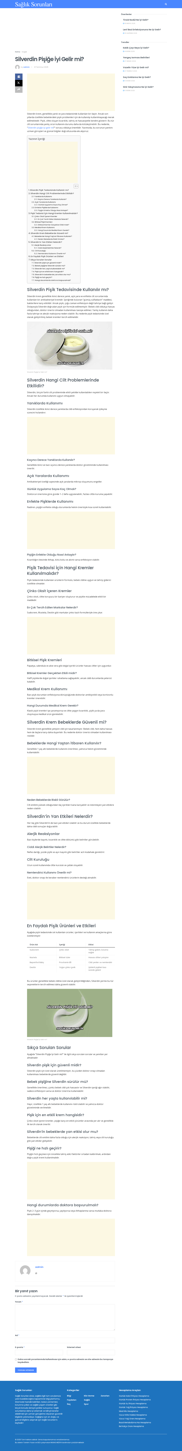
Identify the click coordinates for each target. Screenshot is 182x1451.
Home (17, 52)
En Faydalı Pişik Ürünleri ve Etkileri (47, 256)
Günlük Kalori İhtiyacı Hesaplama (134, 1396)
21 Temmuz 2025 (41, 67)
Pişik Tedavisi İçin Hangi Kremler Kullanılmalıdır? (54, 213)
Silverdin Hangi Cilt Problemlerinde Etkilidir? (52, 193)
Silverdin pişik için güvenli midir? (48, 262)
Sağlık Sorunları (33, 4)
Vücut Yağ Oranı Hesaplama (132, 1418)
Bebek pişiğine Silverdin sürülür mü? (50, 265)
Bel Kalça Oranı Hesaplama (131, 1426)
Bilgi (69, 1395)
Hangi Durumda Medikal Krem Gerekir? (53, 230)
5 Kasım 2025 (129, 90)
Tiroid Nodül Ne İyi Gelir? (135, 19)
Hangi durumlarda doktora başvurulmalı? (53, 280)
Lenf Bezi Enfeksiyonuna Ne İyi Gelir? (142, 29)
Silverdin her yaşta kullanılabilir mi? (50, 268)
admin (26, 67)
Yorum (19, 1301)
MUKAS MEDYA (56, 1442)
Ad (17, 1335)
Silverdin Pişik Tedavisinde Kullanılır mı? (49, 190)
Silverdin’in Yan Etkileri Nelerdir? (46, 242)
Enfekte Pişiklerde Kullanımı (46, 207)
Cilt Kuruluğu (40, 250)
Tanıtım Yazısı (29, 1442)
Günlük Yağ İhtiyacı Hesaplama (133, 1407)
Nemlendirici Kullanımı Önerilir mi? (52, 254)
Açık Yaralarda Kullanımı (45, 202)
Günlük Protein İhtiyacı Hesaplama (135, 1399)
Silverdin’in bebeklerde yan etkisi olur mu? (53, 274)
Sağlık (24, 52)
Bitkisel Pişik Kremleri (43, 222)
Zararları (105, 1395)
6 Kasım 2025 (129, 81)
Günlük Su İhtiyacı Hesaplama (132, 1403)
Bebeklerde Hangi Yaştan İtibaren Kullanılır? (53, 236)
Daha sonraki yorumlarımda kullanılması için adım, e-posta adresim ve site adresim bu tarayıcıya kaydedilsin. (65, 1361)
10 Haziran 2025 (130, 33)
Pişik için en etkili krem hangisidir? (49, 271)
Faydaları (71, 1400)
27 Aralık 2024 (130, 61)
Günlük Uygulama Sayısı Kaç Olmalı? (53, 205)
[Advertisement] (65, 32)
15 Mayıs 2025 (129, 23)
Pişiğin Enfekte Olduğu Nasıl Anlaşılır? (53, 210)
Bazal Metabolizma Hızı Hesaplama (135, 1422)
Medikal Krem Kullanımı (44, 227)
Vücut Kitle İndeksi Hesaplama (133, 1415)
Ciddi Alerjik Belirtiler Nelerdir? (49, 248)
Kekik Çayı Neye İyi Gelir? (136, 47)
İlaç (69, 1404)
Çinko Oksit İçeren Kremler (45, 216)
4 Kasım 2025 (129, 51)
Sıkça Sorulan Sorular (41, 259)
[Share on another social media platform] (19, 89)
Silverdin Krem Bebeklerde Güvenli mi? (49, 233)
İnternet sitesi (74, 1347)
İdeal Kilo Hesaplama (128, 1411)
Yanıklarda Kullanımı (43, 196)
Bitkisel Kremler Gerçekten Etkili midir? (53, 225)
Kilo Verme (89, 1395)
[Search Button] (166, 4)
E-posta (20, 1347)
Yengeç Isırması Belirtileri (136, 57)
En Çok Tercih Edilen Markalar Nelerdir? (53, 219)
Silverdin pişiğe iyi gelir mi (40, 127)
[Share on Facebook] (19, 77)
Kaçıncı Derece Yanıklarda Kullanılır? (52, 199)
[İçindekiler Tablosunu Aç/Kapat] (75, 186)
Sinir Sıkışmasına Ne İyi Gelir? (138, 87)
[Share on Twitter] (19, 83)
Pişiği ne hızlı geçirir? (43, 277)
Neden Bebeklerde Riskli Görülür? (51, 239)
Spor (86, 1404)
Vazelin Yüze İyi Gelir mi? (136, 67)
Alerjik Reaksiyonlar (42, 245)
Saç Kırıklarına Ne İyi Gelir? (137, 77)
